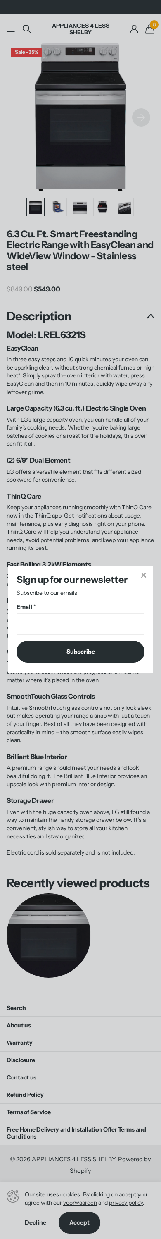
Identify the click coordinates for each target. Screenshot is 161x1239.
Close (144, 575)
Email (26, 607)
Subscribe (80, 652)
